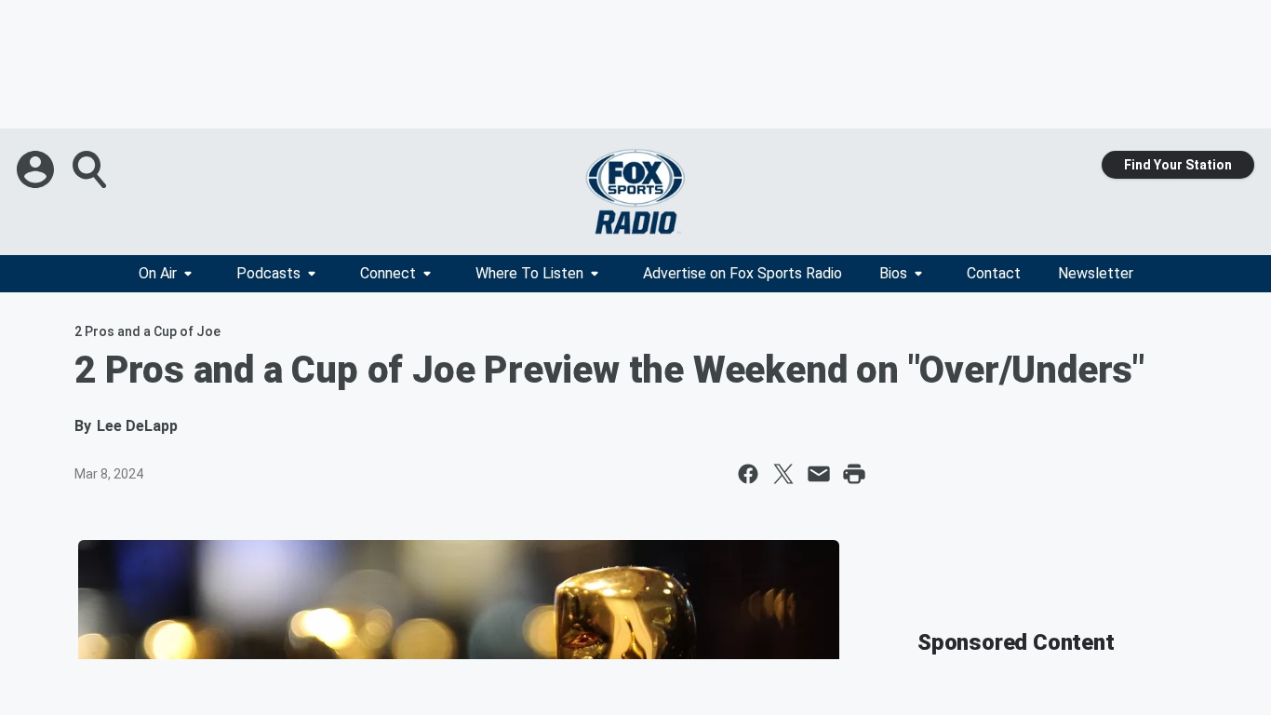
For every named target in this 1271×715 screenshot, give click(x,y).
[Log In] (37, 169)
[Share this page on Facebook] (748, 474)
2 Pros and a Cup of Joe (147, 331)
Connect (388, 273)
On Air (158, 273)
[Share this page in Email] (819, 474)
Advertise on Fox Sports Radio (742, 273)
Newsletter (1095, 273)
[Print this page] (854, 474)
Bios (893, 273)
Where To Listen (529, 273)
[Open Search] (91, 169)
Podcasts (268, 273)
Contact (994, 273)
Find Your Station (1178, 164)
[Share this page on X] (783, 474)
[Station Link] (635, 191)
